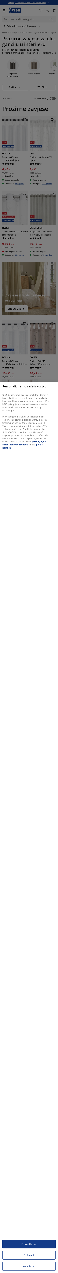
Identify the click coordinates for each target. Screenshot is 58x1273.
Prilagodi (29, 1255)
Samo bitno (29, 1266)
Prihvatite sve (29, 1244)
